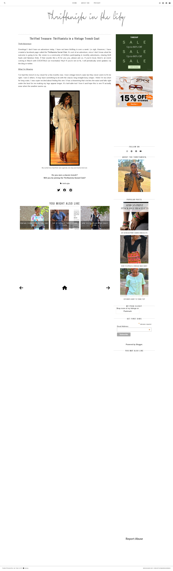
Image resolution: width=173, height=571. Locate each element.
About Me (85, 3)
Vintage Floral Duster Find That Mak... (34, 224)
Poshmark (128, 311)
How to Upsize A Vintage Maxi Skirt (134, 266)
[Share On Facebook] (64, 190)
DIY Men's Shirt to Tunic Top (134, 299)
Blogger (139, 344)
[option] (34, 217)
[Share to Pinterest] (70, 190)
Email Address (133, 326)
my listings (132, 308)
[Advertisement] (64, 260)
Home (74, 3)
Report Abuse (134, 538)
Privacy (97, 3)
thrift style (66, 183)
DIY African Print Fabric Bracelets (134, 232)
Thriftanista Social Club (57, 52)
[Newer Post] (21, 288)
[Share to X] (58, 190)
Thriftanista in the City (12, 568)
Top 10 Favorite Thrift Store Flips (64, 224)
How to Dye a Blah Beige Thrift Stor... (95, 224)
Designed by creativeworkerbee (157, 568)
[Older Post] (108, 288)
